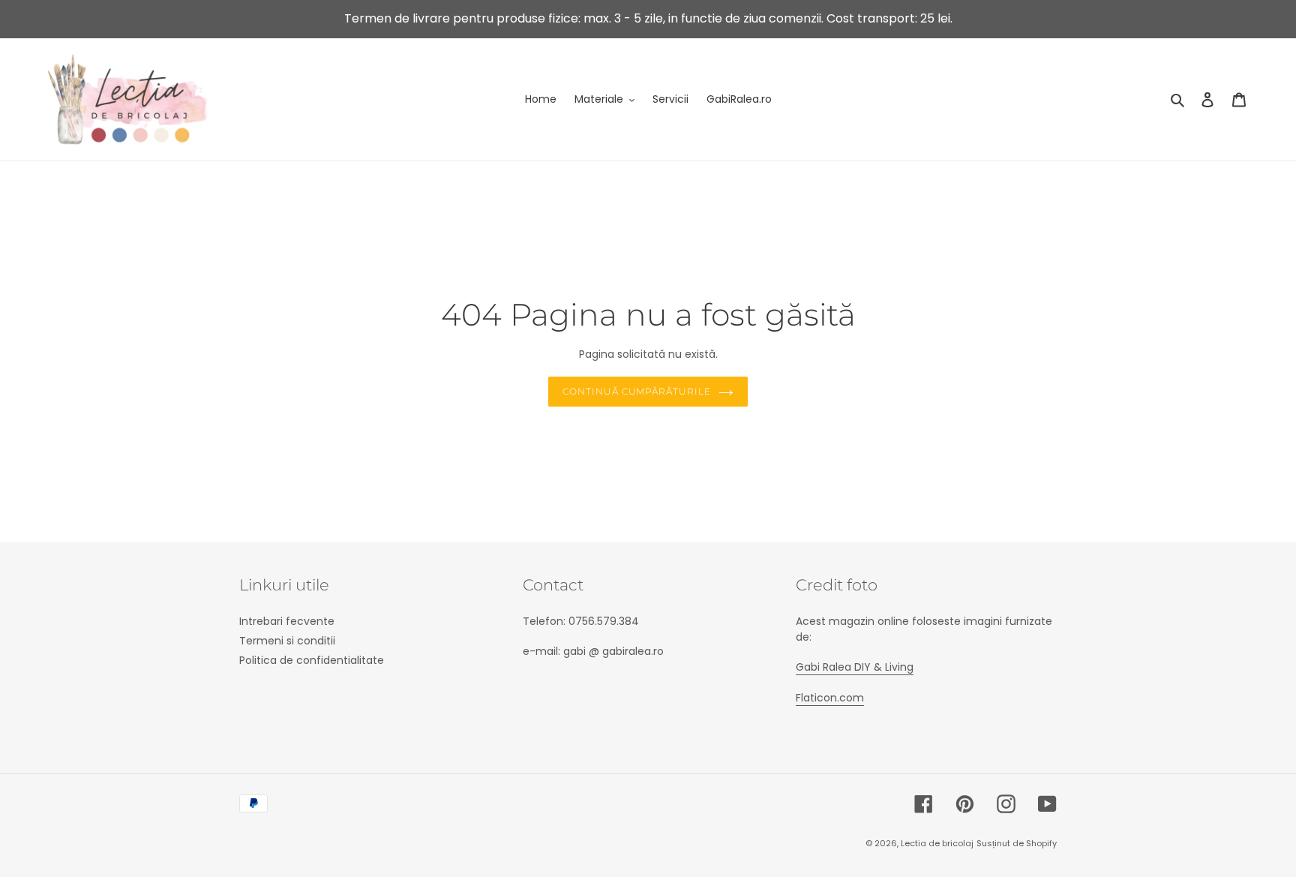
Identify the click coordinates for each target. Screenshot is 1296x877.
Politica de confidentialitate (311, 660)
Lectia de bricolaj (937, 843)
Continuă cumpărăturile (636, 391)
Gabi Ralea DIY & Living (855, 666)
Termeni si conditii (287, 640)
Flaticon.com (830, 697)
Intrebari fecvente (286, 621)
